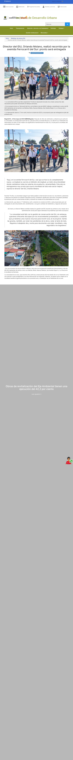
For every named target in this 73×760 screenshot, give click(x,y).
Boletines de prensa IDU (18, 38)
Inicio (7, 38)
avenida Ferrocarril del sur (37, 52)
